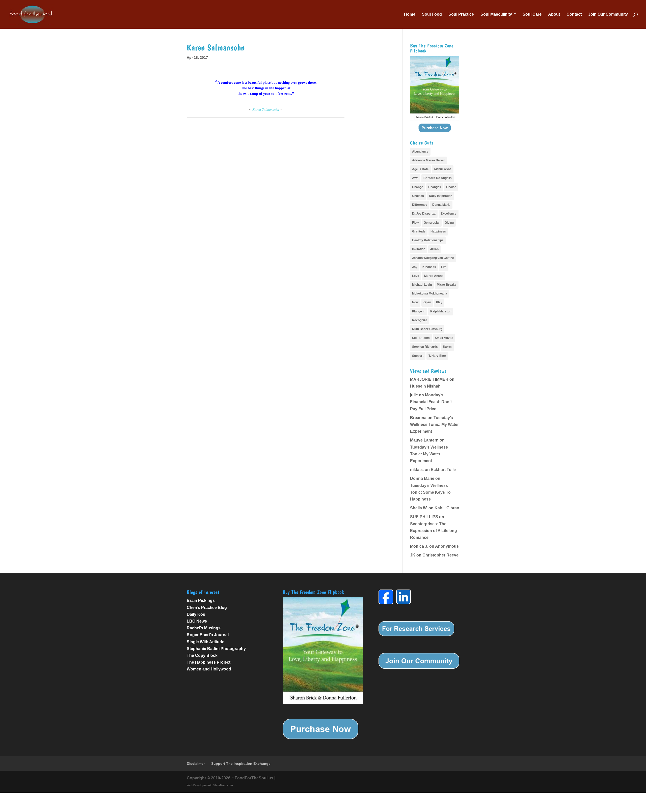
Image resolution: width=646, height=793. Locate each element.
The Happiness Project (208, 662)
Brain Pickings (201, 600)
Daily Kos (196, 614)
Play (439, 302)
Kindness (429, 267)
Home (409, 14)
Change (417, 187)
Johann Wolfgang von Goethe (433, 258)
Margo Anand (433, 276)
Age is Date (420, 169)
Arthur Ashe (442, 169)
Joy (414, 267)
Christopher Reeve (440, 555)
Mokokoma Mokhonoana (429, 293)
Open (427, 302)
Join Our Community (608, 14)
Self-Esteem (421, 338)
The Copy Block (202, 655)
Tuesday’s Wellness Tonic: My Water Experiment (434, 424)
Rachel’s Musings (204, 628)
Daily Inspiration (440, 196)
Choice (451, 187)
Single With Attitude (205, 642)
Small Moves (444, 338)
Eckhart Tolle (443, 469)
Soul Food (432, 14)
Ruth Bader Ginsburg (427, 329)
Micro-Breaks (446, 284)
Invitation (418, 249)
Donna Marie (441, 205)
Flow (415, 222)
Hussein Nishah (425, 386)
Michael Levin (422, 284)
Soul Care (532, 14)
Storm (447, 346)
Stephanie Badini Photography (216, 649)
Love (415, 276)
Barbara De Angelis (437, 178)
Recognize (419, 320)
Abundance (420, 151)
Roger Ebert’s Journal (208, 635)
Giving (449, 222)
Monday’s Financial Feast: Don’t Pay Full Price (431, 402)
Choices (418, 196)
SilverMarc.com (223, 785)
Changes (434, 187)
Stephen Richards (425, 346)
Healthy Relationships (428, 240)
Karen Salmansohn (265, 109)
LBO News (197, 621)
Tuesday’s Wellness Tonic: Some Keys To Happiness (430, 492)
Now (415, 302)
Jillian (434, 249)
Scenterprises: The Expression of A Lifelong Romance (433, 531)
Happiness (438, 231)
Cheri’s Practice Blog (207, 607)
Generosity (432, 222)
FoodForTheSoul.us (254, 778)
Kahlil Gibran (447, 508)
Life (443, 267)
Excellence (448, 213)
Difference (419, 205)
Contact (574, 14)
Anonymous (447, 546)
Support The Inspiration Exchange (241, 763)
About (554, 14)
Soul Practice (461, 14)
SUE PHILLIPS (424, 517)
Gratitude (418, 231)
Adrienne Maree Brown (428, 160)
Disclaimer (196, 763)
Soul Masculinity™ (498, 14)
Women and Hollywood (209, 669)
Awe (415, 178)
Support (417, 356)
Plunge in (418, 311)
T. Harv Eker (437, 356)
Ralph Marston (440, 311)
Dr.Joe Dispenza (424, 213)
